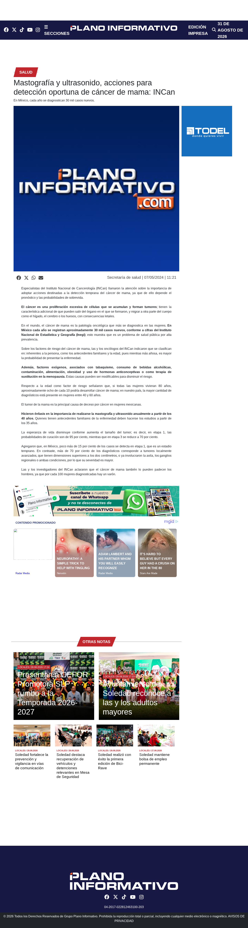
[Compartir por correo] (41, 277)
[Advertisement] (96, 604)
